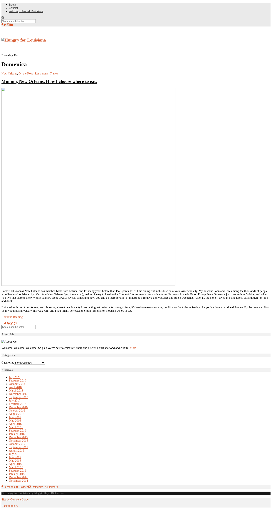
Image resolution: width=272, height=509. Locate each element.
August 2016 (16, 413)
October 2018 (17, 383)
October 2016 (17, 410)
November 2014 (18, 480)
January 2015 (17, 473)
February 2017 (17, 403)
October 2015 (17, 443)
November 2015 (18, 440)
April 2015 (15, 463)
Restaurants (41, 73)
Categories (7, 362)
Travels (54, 73)
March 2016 (16, 427)
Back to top (8, 505)
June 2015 (15, 457)
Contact (13, 7)
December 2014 (18, 477)
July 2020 (14, 377)
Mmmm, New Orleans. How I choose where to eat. (49, 81)
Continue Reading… (13, 317)
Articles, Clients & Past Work (26, 11)
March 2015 (16, 467)
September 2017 (18, 397)
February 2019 (17, 380)
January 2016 (17, 433)
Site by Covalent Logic (14, 499)
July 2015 (14, 453)
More (133, 347)
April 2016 (15, 423)
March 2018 (16, 390)
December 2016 (18, 407)
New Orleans (9, 73)
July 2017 (14, 400)
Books (12, 4)
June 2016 (15, 417)
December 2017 (18, 393)
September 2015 (18, 447)
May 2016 (15, 420)
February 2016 (17, 430)
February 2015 (17, 470)
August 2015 (16, 450)
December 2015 (18, 437)
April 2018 (15, 387)
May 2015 (15, 460)
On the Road (26, 73)
